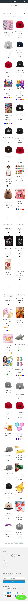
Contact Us (6, 570)
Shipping (5, 563)
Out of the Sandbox (14, 588)
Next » (21, 542)
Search (5, 560)
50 (16, 542)
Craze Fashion (10, 586)
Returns (5, 566)
